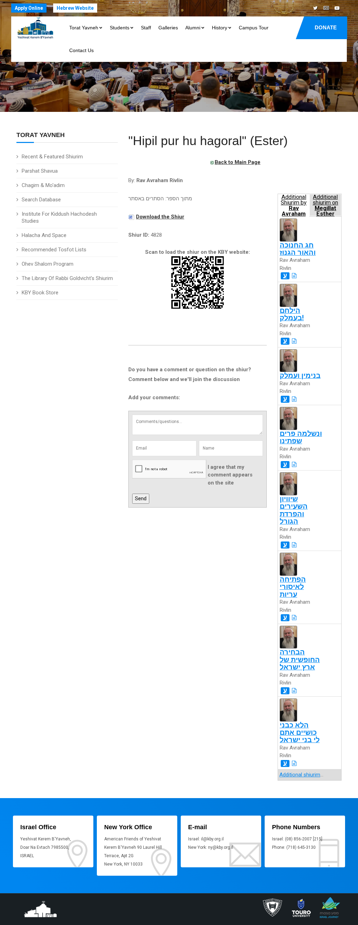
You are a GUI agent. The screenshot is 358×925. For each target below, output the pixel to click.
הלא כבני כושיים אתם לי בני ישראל (300, 732)
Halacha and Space (44, 235)
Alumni (192, 27)
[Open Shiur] (294, 276)
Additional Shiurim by (294, 205)
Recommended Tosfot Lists (54, 249)
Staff (146, 27)
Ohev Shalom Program (47, 264)
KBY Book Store (40, 292)
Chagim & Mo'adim (43, 185)
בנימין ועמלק (300, 376)
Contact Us (81, 50)
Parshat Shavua (40, 171)
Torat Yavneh (83, 27)
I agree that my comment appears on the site (230, 475)
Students (119, 27)
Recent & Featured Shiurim (52, 156)
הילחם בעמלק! (292, 314)
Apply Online (29, 8)
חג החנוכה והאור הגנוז (298, 249)
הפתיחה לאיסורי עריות (293, 586)
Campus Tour (253, 27)
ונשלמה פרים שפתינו (301, 437)
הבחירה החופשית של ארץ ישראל (300, 659)
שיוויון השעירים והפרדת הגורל (294, 510)
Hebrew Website (75, 8)
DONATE (326, 27)
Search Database (41, 199)
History (219, 27)
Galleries (168, 27)
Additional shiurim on (325, 205)
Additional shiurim (299, 775)
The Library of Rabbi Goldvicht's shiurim (67, 278)
